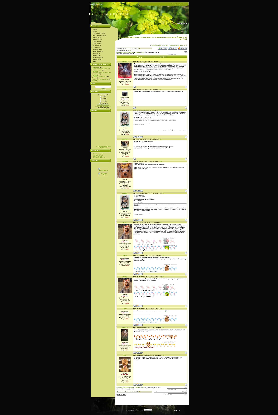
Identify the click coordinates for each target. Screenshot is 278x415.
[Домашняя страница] (139, 137)
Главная (173, 4)
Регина (129, 50)
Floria (124, 89)
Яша (125, 355)
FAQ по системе (97, 156)
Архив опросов (107, 106)
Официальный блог (98, 153)
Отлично (104, 96)
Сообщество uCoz (98, 155)
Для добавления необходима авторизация (103, 147)
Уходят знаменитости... (99, 76)
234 (163, 276)
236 (164, 327)
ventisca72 (125, 61)
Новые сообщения (156, 45)
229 (160, 139)
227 (160, 89)
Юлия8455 (125, 139)
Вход (185, 4)
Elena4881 (125, 161)
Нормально (104, 103)
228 (160, 110)
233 (163, 255)
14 (135, 48)
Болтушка (95, 78)
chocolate (125, 327)
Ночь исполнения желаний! (100, 79)
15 (137, 48)
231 (163, 193)
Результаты (98, 106)
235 (163, 308)
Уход (142, 52)
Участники (165, 45)
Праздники (95, 71)
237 (164, 355)
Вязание (95, 67)
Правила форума (174, 45)
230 (161, 161)
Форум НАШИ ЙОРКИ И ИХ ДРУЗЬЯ (125, 52)
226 (161, 61)
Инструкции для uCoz (99, 157)
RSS (185, 45)
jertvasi (125, 222)
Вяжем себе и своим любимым (100, 68)
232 (161, 222)
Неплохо (104, 99)
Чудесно (104, 101)
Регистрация (179, 4)
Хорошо (104, 98)
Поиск (181, 45)
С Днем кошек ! (97, 70)
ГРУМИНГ (137, 52)
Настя (125, 255)
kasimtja (124, 110)
